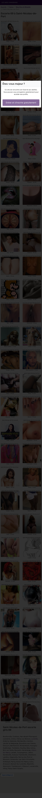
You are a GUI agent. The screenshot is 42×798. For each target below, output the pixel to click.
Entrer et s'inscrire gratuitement (21, 102)
